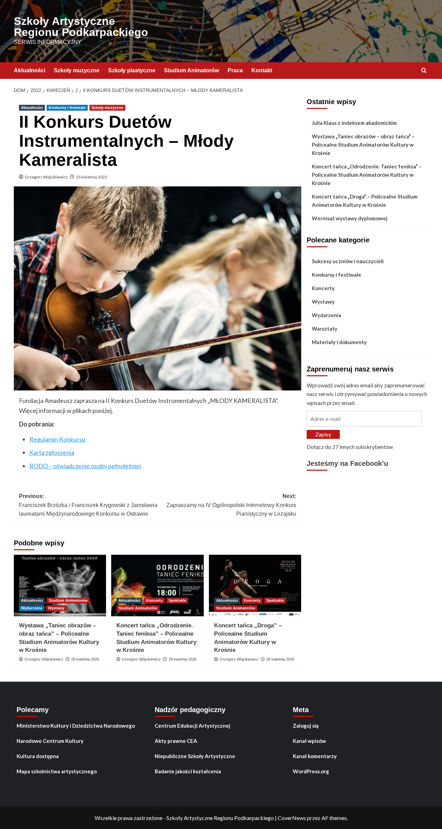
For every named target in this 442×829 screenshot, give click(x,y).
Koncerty (154, 600)
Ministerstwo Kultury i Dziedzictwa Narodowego (76, 725)
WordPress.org (311, 771)
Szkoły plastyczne (131, 70)
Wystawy (56, 608)
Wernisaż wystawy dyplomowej (349, 218)
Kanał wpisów (309, 741)
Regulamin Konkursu (57, 439)
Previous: (88, 505)
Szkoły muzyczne (76, 70)
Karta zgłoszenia (51, 452)
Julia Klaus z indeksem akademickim (354, 123)
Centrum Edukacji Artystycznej (192, 725)
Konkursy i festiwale (67, 107)
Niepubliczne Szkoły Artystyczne (195, 756)
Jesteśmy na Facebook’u (347, 464)
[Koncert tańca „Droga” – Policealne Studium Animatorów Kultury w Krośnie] (255, 585)
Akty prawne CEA (176, 741)
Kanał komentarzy (315, 756)
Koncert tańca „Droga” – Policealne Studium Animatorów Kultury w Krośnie (364, 200)
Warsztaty (324, 328)
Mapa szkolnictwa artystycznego (57, 771)
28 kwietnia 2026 (85, 659)
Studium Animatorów (191, 70)
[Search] (424, 71)
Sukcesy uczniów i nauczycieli (348, 261)
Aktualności (29, 70)
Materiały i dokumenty (339, 342)
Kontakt (261, 70)
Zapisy (323, 434)
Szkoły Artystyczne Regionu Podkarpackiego (81, 26)
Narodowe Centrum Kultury (50, 741)
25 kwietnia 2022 (91, 176)
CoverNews (292, 817)
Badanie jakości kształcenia (188, 771)
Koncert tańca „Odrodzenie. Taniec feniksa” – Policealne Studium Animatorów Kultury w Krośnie (367, 174)
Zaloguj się (306, 725)
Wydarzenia (31, 608)
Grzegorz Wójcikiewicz (46, 176)
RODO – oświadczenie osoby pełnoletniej (85, 466)
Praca (235, 70)
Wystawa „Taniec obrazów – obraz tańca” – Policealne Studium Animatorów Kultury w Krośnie (363, 144)
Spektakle (177, 600)
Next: (231, 505)
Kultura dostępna (38, 756)
